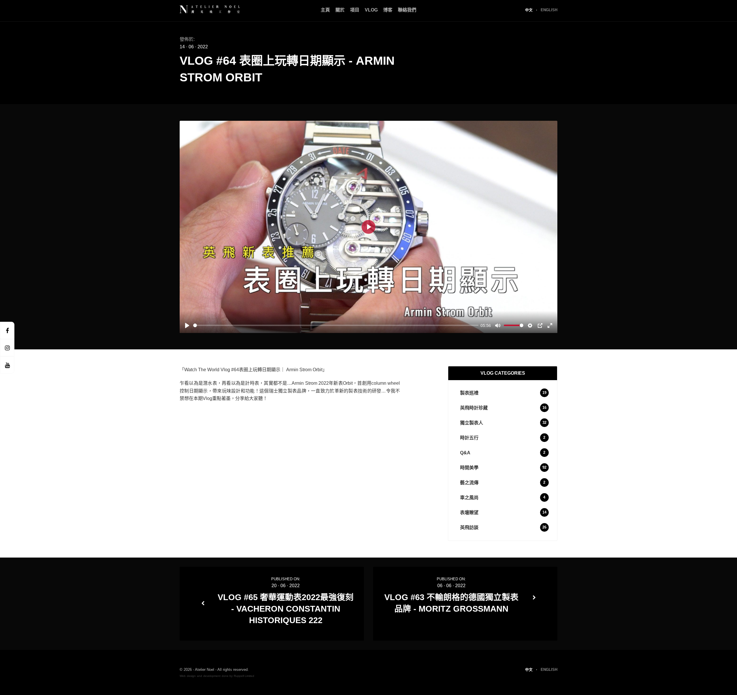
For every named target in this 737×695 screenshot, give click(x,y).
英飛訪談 (469, 527)
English (549, 10)
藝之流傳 (469, 482)
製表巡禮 (469, 392)
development (212, 675)
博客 (387, 9)
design (191, 675)
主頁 (325, 9)
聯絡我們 (407, 9)
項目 (354, 9)
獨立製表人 (471, 422)
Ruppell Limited (244, 675)
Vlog (371, 9)
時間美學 (469, 467)
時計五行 (469, 437)
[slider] (335, 325)
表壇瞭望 (469, 512)
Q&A (465, 452)
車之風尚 (469, 497)
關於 (340, 9)
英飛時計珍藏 (474, 407)
